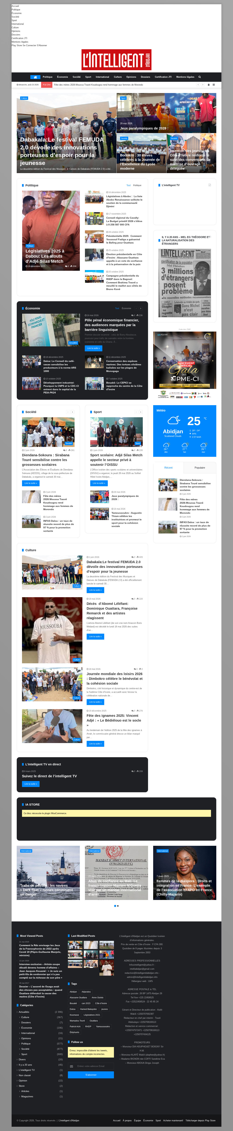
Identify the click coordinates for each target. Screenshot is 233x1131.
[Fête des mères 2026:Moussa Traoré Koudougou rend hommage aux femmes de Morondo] (167, 113)
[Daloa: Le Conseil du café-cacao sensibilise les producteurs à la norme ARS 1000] (31, 361)
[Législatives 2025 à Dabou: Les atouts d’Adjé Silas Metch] (51, 231)
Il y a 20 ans (25, 1065)
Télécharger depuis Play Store (200, 1120)
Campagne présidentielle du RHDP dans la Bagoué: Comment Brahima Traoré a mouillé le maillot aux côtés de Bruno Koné (124, 282)
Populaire (200, 467)
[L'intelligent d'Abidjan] (116, 59)
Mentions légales (20, 42)
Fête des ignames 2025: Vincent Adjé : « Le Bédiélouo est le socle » (114, 720)
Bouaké (73, 1003)
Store (22, 1086)
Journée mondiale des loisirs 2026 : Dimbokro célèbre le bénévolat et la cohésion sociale (115, 678)
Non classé (25, 1075)
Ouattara (94, 1021)
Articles (25, 1091)
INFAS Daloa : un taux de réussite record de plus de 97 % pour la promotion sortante (96, 84)
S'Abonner (42, 45)
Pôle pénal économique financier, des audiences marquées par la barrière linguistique (112, 325)
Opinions (16, 31)
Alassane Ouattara (78, 997)
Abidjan (73, 992)
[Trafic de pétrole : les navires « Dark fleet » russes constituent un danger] (48, 873)
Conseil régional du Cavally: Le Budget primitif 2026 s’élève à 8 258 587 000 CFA (124, 221)
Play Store (17, 45)
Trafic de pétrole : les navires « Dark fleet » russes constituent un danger (46, 890)
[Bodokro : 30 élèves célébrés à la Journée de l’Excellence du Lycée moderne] (75, 964)
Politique (16, 9)
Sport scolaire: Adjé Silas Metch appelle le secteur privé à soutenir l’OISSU (190, 164)
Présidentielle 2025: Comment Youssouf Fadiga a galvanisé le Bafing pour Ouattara (124, 239)
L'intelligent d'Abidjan (69, 1120)
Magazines (27, 1096)
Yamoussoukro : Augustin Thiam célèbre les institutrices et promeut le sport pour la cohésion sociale (127, 519)
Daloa (72, 1009)
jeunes (104, 1009)
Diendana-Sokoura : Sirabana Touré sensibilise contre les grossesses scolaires (61, 152)
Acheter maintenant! (173, 1120)
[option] (116, 133)
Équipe (137, 1120)
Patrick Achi (75, 1026)
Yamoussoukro (103, 1026)
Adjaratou (86, 992)
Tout (128, 185)
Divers (22, 1059)
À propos (127, 1120)
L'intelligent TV (27, 1070)
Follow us (77, 1042)
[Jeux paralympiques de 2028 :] (99, 496)
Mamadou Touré (77, 1021)
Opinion (23, 1080)
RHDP (88, 1026)
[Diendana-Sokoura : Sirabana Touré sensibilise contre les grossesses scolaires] (66, 133)
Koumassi (74, 1015)
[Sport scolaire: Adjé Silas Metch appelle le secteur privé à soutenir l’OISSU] (191, 153)
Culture (15, 27)
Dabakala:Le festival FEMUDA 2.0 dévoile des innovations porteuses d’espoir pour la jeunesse (115, 566)
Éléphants (74, 1032)
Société (15, 17)
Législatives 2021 (92, 1015)
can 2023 (86, 1003)
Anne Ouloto (97, 997)
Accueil (15, 6)
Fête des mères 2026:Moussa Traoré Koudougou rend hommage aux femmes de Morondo (58, 503)
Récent (168, 467)
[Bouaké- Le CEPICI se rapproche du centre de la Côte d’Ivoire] (94, 383)
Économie (16, 13)
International (18, 24)
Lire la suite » (93, 348)
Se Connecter (29, 45)
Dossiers (16, 34)
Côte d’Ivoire (101, 1003)
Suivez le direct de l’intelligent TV (49, 776)
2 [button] (118, 906)
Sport (14, 20)
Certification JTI (19, 38)
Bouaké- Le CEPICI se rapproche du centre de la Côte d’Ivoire (124, 386)
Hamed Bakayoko (88, 1009)
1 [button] (115, 906)
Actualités (24, 1012)
